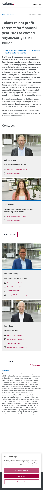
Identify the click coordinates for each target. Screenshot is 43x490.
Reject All (21, 476)
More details (21, 482)
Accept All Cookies (21, 470)
